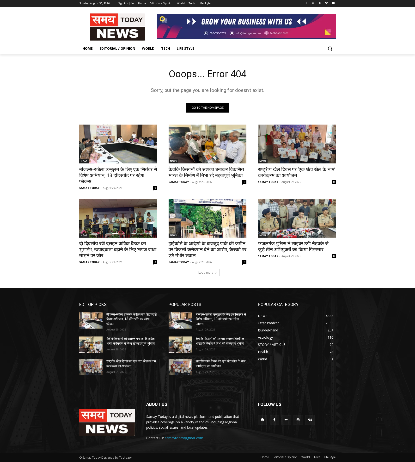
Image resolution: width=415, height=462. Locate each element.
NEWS (84, 161)
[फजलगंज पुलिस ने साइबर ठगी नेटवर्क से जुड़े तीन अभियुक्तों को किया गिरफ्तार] (297, 218)
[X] (320, 3)
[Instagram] (313, 3)
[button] (330, 48)
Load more (206, 272)
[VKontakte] (310, 420)
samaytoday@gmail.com (184, 438)
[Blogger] (262, 420)
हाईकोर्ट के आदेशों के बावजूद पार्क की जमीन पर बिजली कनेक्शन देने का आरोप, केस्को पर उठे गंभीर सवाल (207, 249)
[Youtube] (333, 3)
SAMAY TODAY (89, 188)
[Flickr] (286, 420)
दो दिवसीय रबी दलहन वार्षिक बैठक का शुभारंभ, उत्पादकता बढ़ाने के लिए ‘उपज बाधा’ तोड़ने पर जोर (118, 249)
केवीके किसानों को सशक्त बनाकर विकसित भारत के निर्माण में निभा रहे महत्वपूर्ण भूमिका (206, 172)
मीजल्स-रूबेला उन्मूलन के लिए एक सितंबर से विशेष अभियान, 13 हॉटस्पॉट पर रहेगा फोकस (118, 175)
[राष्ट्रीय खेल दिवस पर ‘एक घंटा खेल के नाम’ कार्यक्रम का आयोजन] (297, 144)
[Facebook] (306, 3)
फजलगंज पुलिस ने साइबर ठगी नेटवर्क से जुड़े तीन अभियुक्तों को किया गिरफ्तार (293, 246)
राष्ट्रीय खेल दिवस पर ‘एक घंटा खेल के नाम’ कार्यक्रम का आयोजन (296, 172)
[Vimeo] (326, 3)
